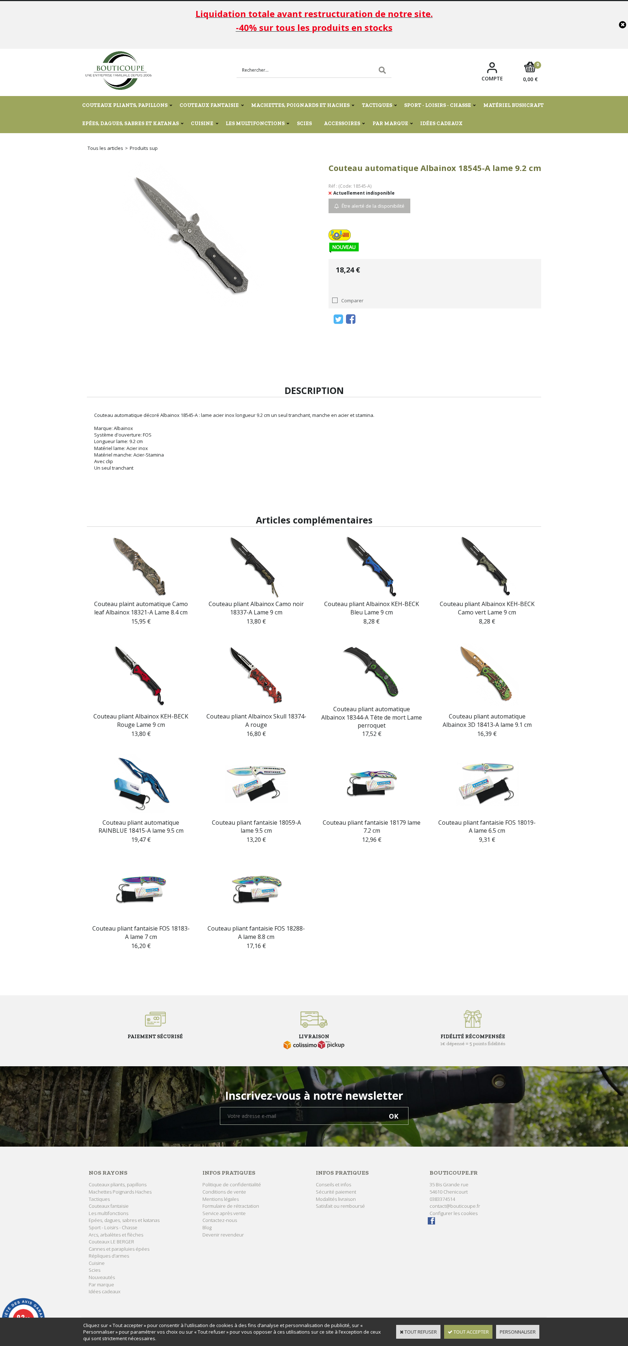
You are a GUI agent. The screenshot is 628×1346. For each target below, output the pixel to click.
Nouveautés (102, 1277)
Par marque (390, 123)
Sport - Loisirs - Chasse (437, 105)
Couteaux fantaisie (209, 105)
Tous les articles (105, 148)
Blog (207, 1227)
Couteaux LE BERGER (111, 1241)
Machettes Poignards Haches (120, 1191)
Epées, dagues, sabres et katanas (130, 123)
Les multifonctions (255, 123)
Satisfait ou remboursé (340, 1206)
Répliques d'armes (109, 1256)
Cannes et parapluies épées (119, 1249)
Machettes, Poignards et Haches (300, 105)
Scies (304, 123)
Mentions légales (220, 1199)
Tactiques (377, 105)
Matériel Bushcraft (513, 105)
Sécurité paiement (336, 1191)
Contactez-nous (219, 1220)
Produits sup (144, 148)
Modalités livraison (336, 1199)
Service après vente (224, 1213)
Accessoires (342, 123)
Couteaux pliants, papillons (125, 105)
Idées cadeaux (441, 123)
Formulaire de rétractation (230, 1206)
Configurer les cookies (454, 1213)
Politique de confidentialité (231, 1184)
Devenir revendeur (223, 1234)
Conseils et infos (333, 1184)
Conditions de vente (224, 1191)
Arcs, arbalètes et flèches (116, 1234)
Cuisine (202, 123)
